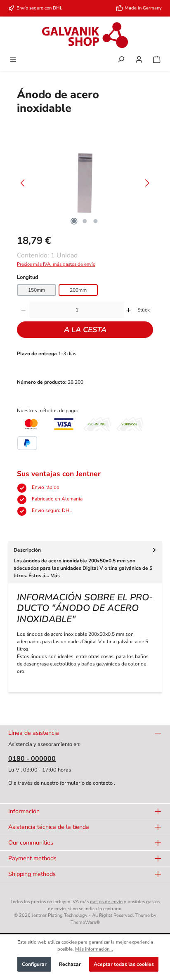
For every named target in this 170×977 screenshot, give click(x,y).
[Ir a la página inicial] (85, 35)
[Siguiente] (147, 183)
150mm (36, 290)
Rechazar (70, 964)
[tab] (85, 562)
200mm (78, 290)
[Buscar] (121, 60)
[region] (85, 183)
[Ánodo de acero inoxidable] (84, 183)
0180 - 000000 (32, 758)
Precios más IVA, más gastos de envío (56, 264)
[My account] (139, 60)
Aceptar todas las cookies (124, 964)
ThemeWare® (85, 922)
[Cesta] (157, 60)
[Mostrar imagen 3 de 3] (96, 221)
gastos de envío (106, 902)
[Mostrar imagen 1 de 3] (74, 221)
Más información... (94, 949)
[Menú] (13, 60)
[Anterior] (23, 183)
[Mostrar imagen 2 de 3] (85, 221)
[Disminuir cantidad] (23, 310)
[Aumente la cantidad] (128, 310)
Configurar (34, 964)
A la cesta (85, 330)
